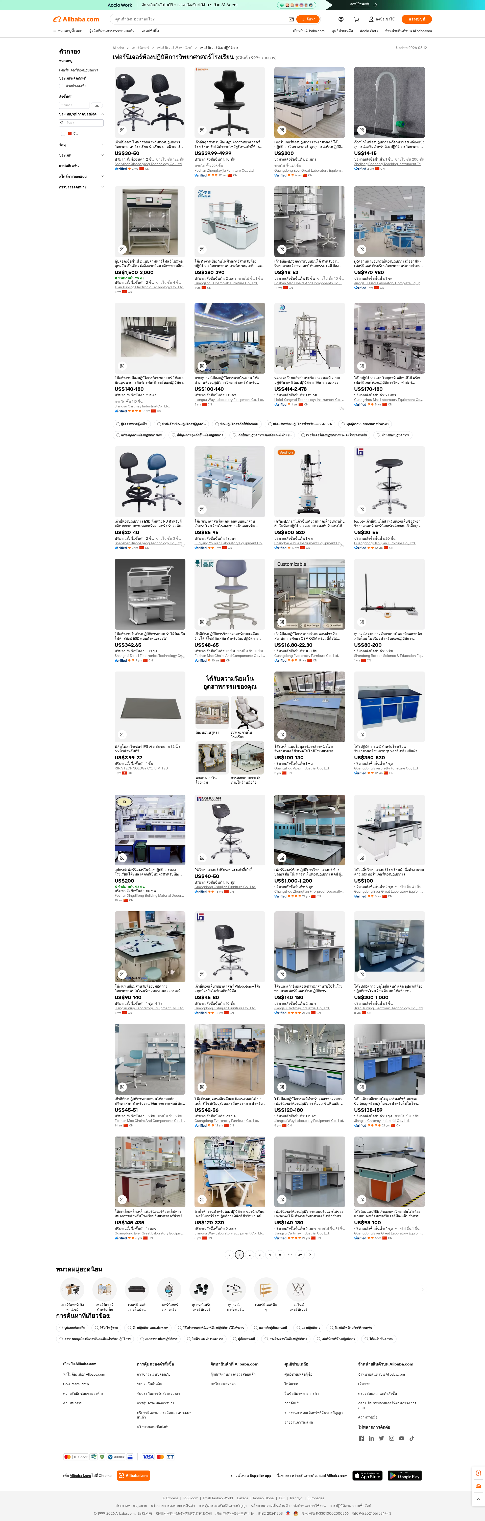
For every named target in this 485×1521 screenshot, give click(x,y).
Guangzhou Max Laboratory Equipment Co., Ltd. (389, 400)
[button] (291, 19)
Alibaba (118, 48)
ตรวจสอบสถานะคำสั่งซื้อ (377, 1393)
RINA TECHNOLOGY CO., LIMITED (141, 768)
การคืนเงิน (292, 1403)
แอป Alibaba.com (333, 1476)
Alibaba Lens (80, 1476)
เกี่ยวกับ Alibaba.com (79, 1364)
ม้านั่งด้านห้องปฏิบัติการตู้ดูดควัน (184, 424)
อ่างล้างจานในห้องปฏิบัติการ (288, 1339)
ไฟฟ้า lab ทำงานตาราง (207, 1339)
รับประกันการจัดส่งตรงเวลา (158, 1393)
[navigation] (81, 651)
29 (300, 1254)
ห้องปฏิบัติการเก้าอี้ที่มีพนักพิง (239, 424)
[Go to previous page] (229, 1254)
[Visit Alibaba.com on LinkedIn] (371, 1438)
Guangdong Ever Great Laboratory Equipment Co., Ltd (309, 170)
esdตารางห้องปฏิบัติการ (161, 1339)
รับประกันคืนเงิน (149, 1384)
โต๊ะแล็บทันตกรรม (381, 1339)
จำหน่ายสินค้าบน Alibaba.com (381, 1374)
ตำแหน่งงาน (73, 1403)
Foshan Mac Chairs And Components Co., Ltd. (309, 283)
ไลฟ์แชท (291, 1384)
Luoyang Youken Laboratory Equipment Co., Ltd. (230, 543)
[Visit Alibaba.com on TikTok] (412, 1438)
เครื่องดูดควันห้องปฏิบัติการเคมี (141, 435)
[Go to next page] (310, 1254)
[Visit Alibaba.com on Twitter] (381, 1438)
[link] (478, 1473)
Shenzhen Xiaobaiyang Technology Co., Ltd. (148, 164)
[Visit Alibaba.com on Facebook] (361, 1438)
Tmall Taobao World (218, 1498)
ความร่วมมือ (367, 1417)
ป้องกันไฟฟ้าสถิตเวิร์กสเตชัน (353, 1328)
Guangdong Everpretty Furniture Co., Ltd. (306, 656)
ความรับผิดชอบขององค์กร (83, 1393)
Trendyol (296, 1498)
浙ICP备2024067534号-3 (371, 1513)
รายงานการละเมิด (298, 1422)
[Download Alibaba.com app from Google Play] (405, 1476)
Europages (315, 1498)
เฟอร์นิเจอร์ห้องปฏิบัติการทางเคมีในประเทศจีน (336, 435)
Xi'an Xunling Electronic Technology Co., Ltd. (149, 287)
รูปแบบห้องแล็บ (74, 1328)
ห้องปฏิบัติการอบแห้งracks (150, 1328)
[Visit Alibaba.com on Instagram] (392, 1438)
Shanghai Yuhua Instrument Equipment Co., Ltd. (309, 543)
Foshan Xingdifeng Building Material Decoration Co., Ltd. (150, 895)
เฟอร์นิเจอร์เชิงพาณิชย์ (174, 48)
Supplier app (261, 1476)
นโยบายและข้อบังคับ (153, 1427)
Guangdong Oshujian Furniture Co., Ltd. (385, 543)
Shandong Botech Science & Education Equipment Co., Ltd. (389, 656)
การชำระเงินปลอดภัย (153, 1374)
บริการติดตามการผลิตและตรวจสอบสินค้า (164, 1415)
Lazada (242, 1498)
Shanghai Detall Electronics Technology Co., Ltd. (150, 656)
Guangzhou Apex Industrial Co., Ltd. (302, 768)
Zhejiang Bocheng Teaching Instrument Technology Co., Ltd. (389, 164)
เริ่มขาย (364, 1384)
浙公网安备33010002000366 (325, 1513)
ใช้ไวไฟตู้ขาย (109, 1328)
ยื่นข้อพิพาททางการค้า (301, 1393)
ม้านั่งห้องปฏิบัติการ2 (395, 435)
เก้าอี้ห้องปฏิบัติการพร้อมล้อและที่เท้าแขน (265, 435)
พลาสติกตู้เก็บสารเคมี (273, 1328)
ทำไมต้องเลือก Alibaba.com (84, 1374)
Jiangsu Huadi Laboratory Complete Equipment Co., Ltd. (389, 283)
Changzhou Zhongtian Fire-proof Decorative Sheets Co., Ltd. (309, 891)
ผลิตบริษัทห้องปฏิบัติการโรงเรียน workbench (302, 424)
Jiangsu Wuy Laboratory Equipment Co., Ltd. (229, 400)
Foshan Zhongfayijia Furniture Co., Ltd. (224, 170)
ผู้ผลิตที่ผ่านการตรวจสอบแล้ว (233, 1374)
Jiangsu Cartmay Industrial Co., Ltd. (142, 406)
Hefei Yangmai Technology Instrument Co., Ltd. (309, 400)
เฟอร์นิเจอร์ (140, 48)
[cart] (357, 20)
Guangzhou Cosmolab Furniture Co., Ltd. (226, 283)
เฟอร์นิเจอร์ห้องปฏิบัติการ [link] (219, 48)
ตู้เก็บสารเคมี (246, 1339)
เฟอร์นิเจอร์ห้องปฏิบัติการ (338, 1339)
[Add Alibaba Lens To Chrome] (133, 1476)
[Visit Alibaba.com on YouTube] (402, 1438)
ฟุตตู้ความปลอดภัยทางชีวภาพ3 (368, 424)
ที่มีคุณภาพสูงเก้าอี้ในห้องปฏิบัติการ (200, 435)
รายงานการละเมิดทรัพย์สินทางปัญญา (313, 1413)
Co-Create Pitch (76, 1384)
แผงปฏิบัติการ (311, 1328)
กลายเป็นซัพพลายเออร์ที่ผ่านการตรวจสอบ (387, 1405)
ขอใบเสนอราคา (223, 1384)
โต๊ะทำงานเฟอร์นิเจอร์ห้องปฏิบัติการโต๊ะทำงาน (213, 1328)
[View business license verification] (288, 1513)
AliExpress (170, 1498)
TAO (282, 1498)
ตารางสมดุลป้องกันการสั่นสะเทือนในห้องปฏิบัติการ (97, 1339)
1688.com (190, 1498)
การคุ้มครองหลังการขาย (156, 1403)
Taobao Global (263, 1498)
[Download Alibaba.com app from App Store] (367, 1476)
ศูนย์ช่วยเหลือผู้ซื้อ (298, 1374)
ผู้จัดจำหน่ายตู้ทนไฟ (134, 424)
